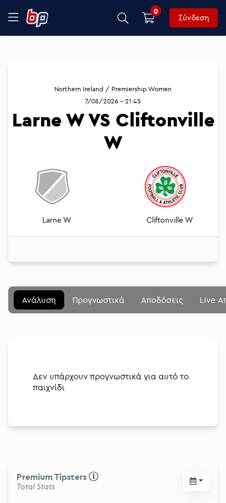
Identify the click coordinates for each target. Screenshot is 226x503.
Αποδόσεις (162, 300)
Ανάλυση (39, 300)
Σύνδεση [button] (193, 18)
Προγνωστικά (98, 300)
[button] (123, 18)
